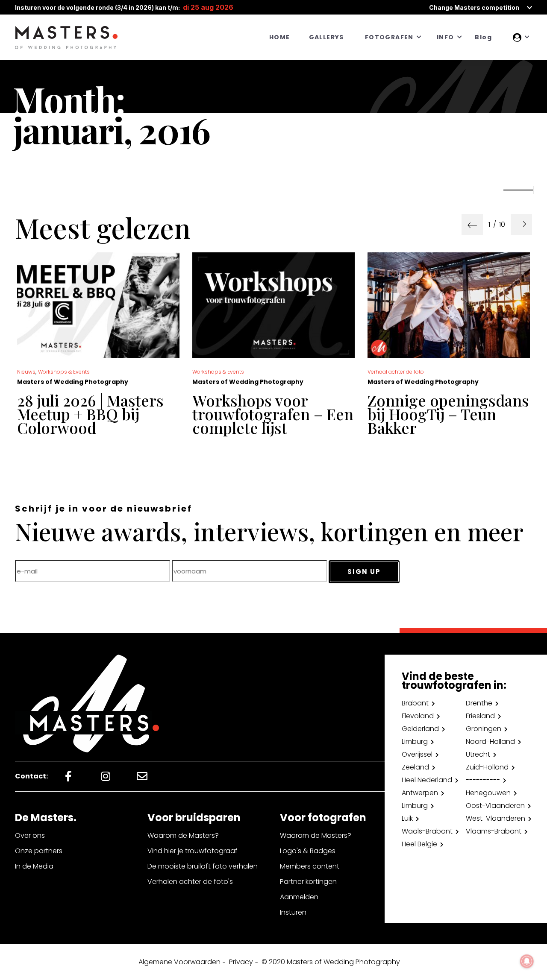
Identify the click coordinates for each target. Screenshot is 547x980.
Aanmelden (299, 897)
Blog (483, 37)
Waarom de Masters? (183, 835)
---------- (483, 780)
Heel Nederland (427, 780)
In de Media (34, 866)
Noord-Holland (490, 741)
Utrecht (478, 754)
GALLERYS (326, 37)
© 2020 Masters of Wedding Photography (331, 962)
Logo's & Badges (307, 851)
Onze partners (38, 851)
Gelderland (420, 729)
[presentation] (472, 224)
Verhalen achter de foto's (190, 881)
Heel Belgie (419, 844)
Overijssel (417, 754)
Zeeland (415, 767)
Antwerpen (420, 793)
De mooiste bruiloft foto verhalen (202, 866)
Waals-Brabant (427, 831)
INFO (445, 37)
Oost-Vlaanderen (495, 805)
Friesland (480, 716)
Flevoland (418, 716)
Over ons (30, 835)
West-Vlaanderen (495, 818)
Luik (407, 818)
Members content (309, 866)
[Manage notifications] (527, 961)
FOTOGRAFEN (389, 37)
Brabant (415, 703)
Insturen (293, 912)
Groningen (483, 729)
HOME (279, 37)
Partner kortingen (308, 881)
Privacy (241, 962)
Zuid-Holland (487, 767)
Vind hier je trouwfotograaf (192, 851)
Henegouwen (488, 793)
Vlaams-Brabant (493, 831)
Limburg (415, 741)
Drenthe (479, 703)
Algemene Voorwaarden (179, 962)
